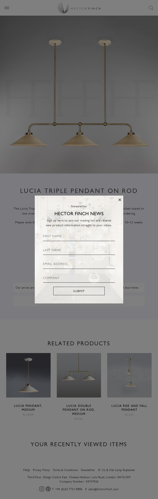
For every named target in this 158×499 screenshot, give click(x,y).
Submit (79, 291)
